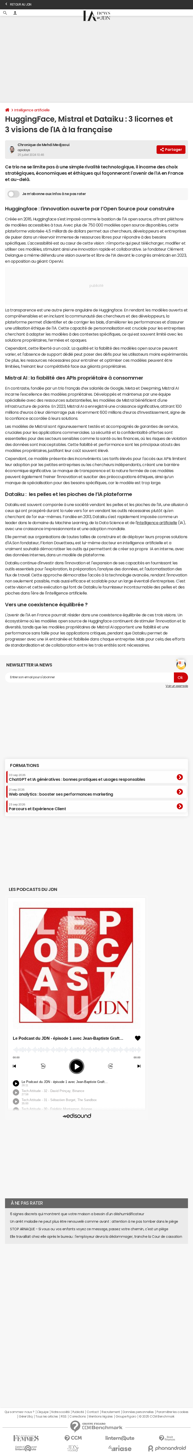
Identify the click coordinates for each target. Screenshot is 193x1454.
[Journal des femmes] (26, 1438)
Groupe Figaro (126, 1416)
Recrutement (111, 1412)
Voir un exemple (177, 686)
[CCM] (73, 1438)
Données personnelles (138, 1412)
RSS (64, 1416)
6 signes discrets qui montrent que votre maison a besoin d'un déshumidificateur (77, 1214)
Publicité (78, 1412)
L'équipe (43, 1412)
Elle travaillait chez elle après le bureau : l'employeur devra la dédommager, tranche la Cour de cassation (96, 1236)
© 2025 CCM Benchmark (156, 1416)
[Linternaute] (119, 1438)
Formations (24, 765)
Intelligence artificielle (32, 110)
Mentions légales (101, 1416)
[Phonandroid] (166, 1448)
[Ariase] (119, 1448)
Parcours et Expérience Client (37, 807)
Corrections (77, 1416)
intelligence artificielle (157, 523)
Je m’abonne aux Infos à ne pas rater (54, 194)
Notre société (60, 1412)
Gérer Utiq (25, 1416)
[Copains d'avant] (26, 1448)
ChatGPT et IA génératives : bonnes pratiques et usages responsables (77, 777)
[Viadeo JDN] (73, 1448)
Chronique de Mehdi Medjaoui (43, 145)
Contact (93, 1412)
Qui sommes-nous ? (19, 1412)
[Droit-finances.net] (166, 1438)
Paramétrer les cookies (172, 1412)
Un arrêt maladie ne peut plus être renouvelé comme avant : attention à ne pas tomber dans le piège (94, 1221)
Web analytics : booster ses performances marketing (61, 792)
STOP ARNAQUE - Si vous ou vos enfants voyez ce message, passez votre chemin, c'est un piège (89, 1229)
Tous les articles (46, 1416)
